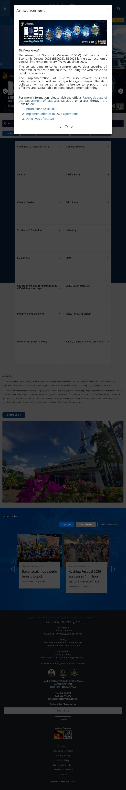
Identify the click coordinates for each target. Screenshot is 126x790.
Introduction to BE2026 (41, 109)
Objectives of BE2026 (39, 119)
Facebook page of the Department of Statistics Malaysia (63, 99)
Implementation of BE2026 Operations (51, 114)
